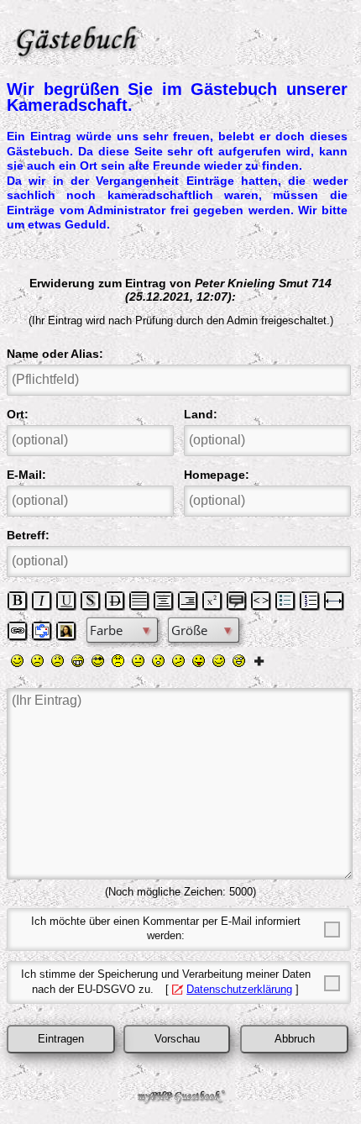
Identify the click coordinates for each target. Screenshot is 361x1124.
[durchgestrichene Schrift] (115, 601)
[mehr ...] (259, 660)
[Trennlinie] (334, 601)
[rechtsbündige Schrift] (188, 601)
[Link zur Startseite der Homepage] (177, 37)
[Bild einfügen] (66, 631)
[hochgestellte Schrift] (212, 601)
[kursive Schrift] (42, 601)
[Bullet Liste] (285, 601)
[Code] (261, 601)
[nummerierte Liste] (310, 601)
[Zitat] (237, 601)
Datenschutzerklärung (239, 989)
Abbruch (295, 1039)
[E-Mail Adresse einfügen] (42, 631)
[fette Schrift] (18, 601)
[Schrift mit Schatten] (91, 601)
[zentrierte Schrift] (164, 601)
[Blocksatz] (139, 601)
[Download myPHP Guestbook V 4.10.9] (180, 1100)
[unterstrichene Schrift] (66, 601)
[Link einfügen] (18, 631)
